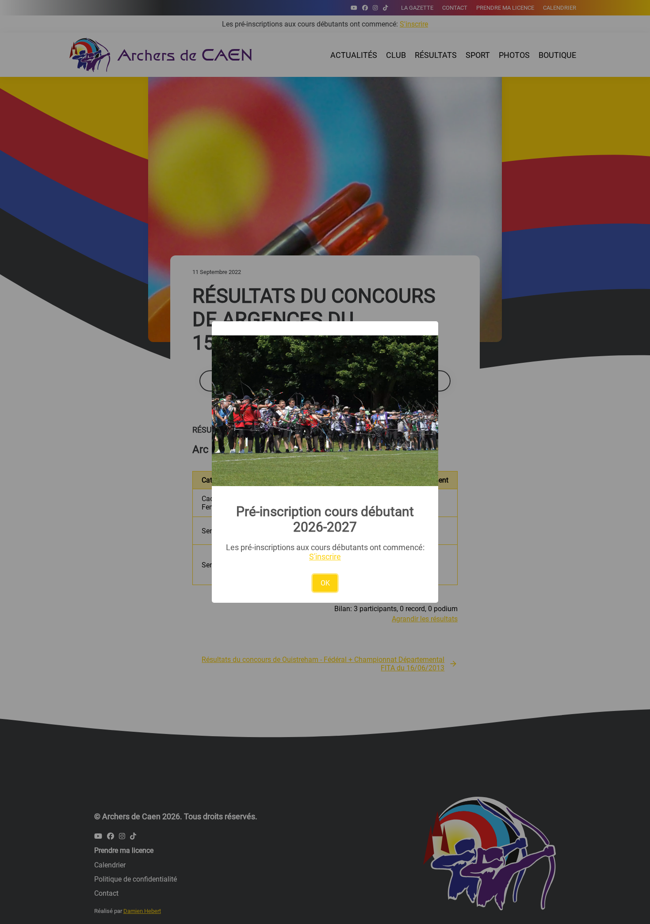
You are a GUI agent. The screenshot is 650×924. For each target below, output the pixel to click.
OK (325, 583)
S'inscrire (325, 556)
